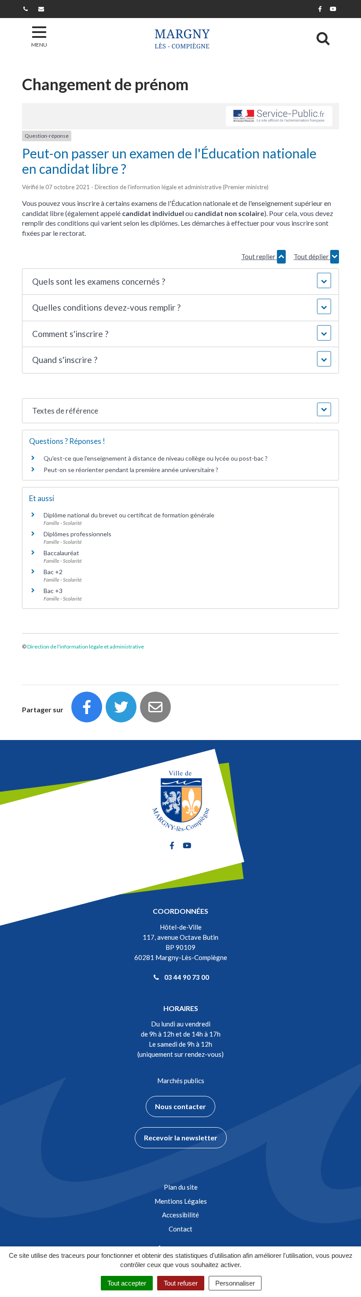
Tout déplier (312, 256)
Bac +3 (53, 590)
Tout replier (259, 256)
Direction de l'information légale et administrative (85, 646)
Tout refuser (181, 1283)
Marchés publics (180, 1080)
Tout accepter (126, 1283)
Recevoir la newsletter (180, 1137)
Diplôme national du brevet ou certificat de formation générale (129, 515)
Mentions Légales (181, 1201)
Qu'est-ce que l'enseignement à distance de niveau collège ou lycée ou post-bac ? (156, 458)
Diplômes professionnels (77, 534)
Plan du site (181, 1187)
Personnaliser (235, 1283)
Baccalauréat (61, 553)
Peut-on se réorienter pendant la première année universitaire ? (131, 469)
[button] (180, 282)
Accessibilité (180, 1215)
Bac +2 (53, 571)
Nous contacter (180, 1106)
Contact (180, 1229)
